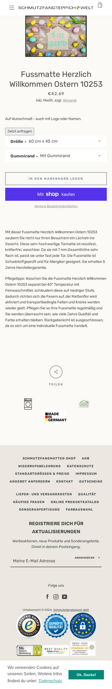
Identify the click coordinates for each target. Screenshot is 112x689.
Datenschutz (80, 466)
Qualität (87, 494)
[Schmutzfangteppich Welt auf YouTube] (64, 596)
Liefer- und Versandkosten (44, 494)
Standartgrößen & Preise (42, 474)
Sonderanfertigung (39, 509)
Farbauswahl (79, 509)
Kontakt (64, 481)
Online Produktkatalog (75, 502)
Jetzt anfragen (19, 131)
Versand (69, 100)
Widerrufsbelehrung (39, 466)
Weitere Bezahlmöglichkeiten (56, 206)
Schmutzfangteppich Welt (71, 610)
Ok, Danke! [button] (86, 675)
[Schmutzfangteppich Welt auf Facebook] (47, 596)
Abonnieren (85, 557)
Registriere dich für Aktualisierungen (56, 527)
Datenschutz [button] (50, 681)
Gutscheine (91, 481)
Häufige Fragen (29, 502)
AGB (85, 458)
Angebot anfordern (30, 481)
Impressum (86, 474)
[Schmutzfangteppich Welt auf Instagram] (56, 596)
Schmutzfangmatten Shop (49, 458)
